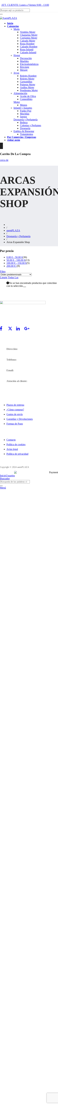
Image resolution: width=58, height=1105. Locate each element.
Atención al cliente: (16, 381)
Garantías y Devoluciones (19, 419)
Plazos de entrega (15, 405)
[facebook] (4, 330)
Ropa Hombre (27, 43)
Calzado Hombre (28, 46)
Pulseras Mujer (27, 84)
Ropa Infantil (26, 49)
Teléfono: (11, 359)
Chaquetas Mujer (28, 35)
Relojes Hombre (28, 75)
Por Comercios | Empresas (21, 137)
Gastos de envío (14, 414)
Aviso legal (12, 449)
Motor (17, 102)
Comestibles (26, 99)
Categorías (13, 26)
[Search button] (1, 14)
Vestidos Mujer (27, 32)
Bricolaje (24, 67)
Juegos (23, 116)
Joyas (16, 72)
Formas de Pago (14, 423)
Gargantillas (26, 81)
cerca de (4, 160)
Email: (10, 370)
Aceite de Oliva (28, 96)
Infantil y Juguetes (23, 108)
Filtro (2, 271)
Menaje (24, 70)
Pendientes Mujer (29, 90)
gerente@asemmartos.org (19, 375)
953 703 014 (12, 364)
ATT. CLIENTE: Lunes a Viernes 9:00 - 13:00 (25, 5)
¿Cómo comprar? (15, 409)
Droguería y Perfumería (26, 119)
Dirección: (12, 349)
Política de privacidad (17, 453)
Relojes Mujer (27, 78)
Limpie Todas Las (9, 277)
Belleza (24, 122)
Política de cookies (15, 444)
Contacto (11, 439)
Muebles (24, 61)
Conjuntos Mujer (28, 37)
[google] (28, 330)
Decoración (26, 58)
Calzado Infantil (28, 52)
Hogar (17, 55)
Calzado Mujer (27, 40)
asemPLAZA (13, 230)
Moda (16, 29)
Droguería (25, 128)
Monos (23, 105)
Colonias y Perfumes (30, 125)
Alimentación (20, 93)
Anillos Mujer (27, 87)
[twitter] (12, 330)
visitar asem (13, 140)
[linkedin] (20, 330)
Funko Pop (25, 110)
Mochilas (24, 113)
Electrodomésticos (29, 64)
